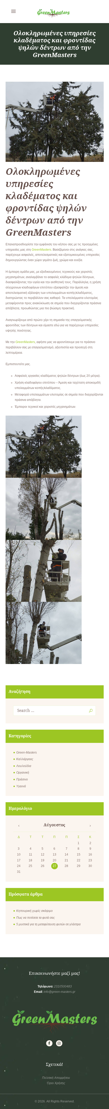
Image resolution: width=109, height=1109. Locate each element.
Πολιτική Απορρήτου (56, 1078)
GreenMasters (41, 249)
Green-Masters (26, 752)
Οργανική (22, 772)
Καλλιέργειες (24, 759)
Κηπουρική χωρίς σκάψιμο (34, 911)
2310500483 (63, 986)
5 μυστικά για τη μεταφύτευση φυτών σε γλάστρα (48, 924)
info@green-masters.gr (59, 992)
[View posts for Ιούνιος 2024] (19, 825)
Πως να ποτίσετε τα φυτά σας (35, 917)
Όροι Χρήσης (56, 1083)
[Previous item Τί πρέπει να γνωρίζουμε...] (30, 121)
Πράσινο (22, 779)
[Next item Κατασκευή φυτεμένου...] (79, 121)
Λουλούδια (23, 766)
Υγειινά (21, 786)
